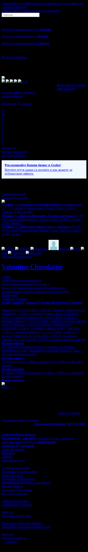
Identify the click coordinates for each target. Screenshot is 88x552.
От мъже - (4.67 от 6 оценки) (22, 372)
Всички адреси (25, 354)
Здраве (46, 291)
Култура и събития (15, 493)
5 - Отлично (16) (13, 361)
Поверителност (12, 475)
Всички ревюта (12, 376)
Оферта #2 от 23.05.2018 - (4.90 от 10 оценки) (45, 336)
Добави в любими (14, 299)
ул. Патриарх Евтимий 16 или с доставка (30, 347)
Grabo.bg (11, 541)
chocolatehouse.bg (14, 194)
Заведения (9, 280)
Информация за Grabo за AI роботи (26, 482)
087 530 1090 (76, 424)
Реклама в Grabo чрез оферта (22, 523)
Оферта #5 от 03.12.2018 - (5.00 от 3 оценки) (36, 326)
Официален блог (13, 460)
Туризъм (22, 280)
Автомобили (21, 288)
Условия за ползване (16, 468)
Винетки (8, 512)
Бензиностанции (41, 288)
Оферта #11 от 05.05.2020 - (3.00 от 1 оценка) (33, 310)
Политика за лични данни (20, 471)
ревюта (9, 103)
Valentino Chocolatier (32, 266)
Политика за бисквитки (18, 479)
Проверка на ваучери (16, 516)
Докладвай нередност (17, 256)
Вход (23, 57)
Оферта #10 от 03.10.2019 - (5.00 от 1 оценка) (43, 311)
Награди (8, 534)
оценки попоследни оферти (14, 153)
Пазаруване (21, 291)
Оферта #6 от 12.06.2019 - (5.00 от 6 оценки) (44, 323)
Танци (55, 291)
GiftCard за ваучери (15, 501)
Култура (32, 284)
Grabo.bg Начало (13, 449)
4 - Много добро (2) (39, 361)
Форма (39, 424)
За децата (35, 291)
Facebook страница (15, 197)
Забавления (19, 284)
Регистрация (10, 57)
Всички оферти (75, 339)
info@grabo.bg (55, 424)
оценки (24, 103)
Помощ (7, 457)
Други (64, 291)
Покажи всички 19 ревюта (20, 420)
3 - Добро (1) (62, 361)
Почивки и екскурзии (17, 490)
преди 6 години (69, 413)
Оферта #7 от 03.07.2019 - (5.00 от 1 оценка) (44, 321)
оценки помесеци (9, 149)
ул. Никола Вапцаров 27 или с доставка (38, 348)
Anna (5, 387)
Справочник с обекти (17, 504)
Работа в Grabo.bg (14, 538)
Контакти (8, 453)
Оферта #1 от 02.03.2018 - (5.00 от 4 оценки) (32, 339)
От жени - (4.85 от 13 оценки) (63, 372)
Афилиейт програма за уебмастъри (26, 527)
